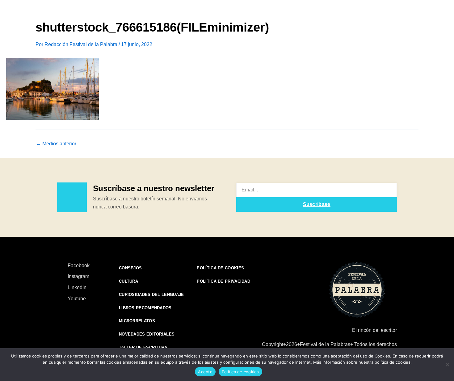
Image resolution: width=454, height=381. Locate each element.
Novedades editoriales (146, 334)
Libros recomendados (145, 308)
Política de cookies (220, 268)
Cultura (128, 281)
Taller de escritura (143, 347)
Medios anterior (56, 143)
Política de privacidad (223, 281)
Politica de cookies (240, 371)
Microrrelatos (137, 321)
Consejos (130, 268)
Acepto (205, 371)
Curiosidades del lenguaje (151, 294)
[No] (447, 364)
